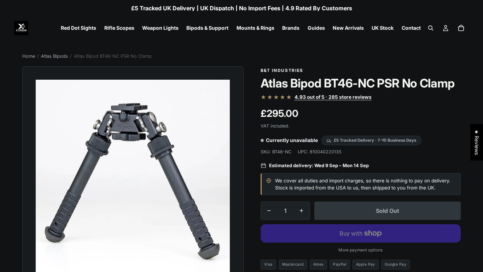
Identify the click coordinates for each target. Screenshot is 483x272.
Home (28, 56)
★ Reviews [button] (477, 142)
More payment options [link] (360, 250)
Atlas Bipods (54, 56)
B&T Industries (282, 70)
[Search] (430, 28)
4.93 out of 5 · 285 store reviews (333, 97)
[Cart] (461, 28)
